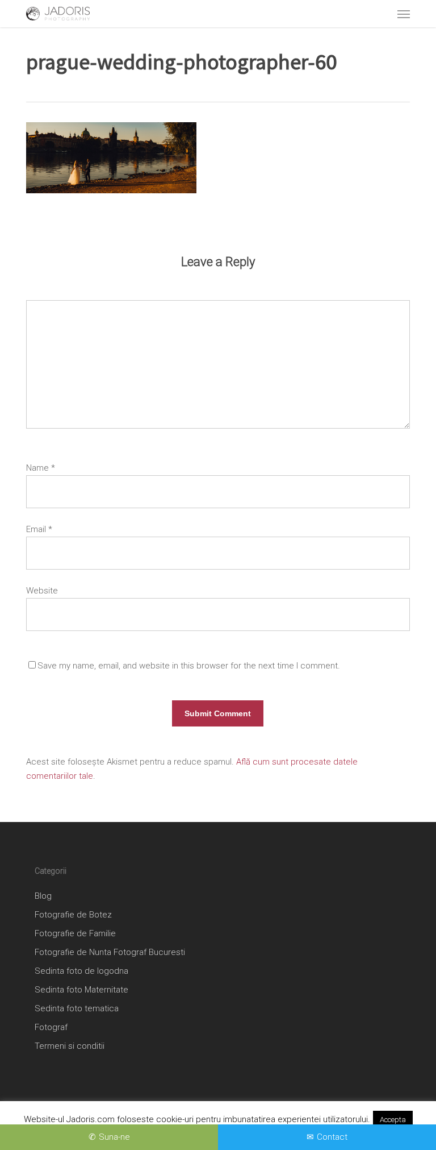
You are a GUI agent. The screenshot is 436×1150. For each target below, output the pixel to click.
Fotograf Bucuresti (149, 952)
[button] (403, 13)
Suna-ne (114, 1137)
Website (42, 591)
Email (39, 529)
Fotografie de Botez (73, 915)
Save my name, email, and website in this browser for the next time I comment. (188, 666)
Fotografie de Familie (75, 933)
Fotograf (51, 1027)
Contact (332, 1137)
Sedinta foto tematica (77, 1008)
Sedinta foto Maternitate (81, 990)
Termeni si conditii (69, 1046)
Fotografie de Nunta (73, 952)
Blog (43, 896)
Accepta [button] (393, 1119)
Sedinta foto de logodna (81, 971)
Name (40, 468)
